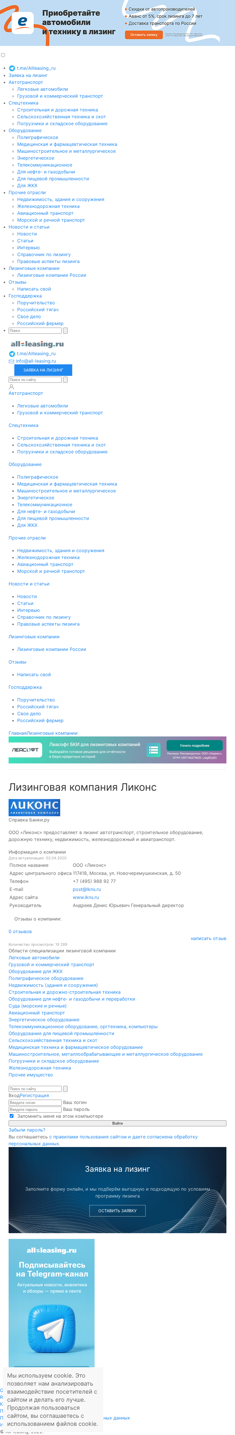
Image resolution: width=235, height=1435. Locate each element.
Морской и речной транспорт (51, 220)
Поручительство (36, 302)
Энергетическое (35, 158)
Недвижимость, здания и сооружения (60, 199)
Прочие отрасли (27, 192)
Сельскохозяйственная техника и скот (61, 116)
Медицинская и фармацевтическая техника (67, 144)
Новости (27, 234)
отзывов (20, 931)
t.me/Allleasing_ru (35, 68)
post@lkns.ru (87, 889)
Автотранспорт (26, 82)
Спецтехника (23, 103)
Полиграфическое (37, 137)
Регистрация (34, 1095)
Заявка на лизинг (28, 75)
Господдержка (25, 296)
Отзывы (17, 282)
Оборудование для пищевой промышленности (61, 1033)
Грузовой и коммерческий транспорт (60, 96)
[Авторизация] (11, 387)
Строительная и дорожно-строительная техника (65, 992)
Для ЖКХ (27, 185)
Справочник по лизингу (44, 254)
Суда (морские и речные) (38, 1006)
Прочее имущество (31, 1075)
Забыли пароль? (27, 1130)
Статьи (25, 240)
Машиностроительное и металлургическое (66, 151)
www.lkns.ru (86, 897)
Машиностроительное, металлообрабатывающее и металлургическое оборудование (106, 1054)
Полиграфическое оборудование (46, 978)
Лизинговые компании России (51, 275)
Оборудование (25, 130)
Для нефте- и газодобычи (46, 172)
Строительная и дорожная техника (57, 110)
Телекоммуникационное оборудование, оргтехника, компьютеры (83, 1026)
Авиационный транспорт (45, 213)
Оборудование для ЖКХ (35, 971)
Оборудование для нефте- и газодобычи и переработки (72, 999)
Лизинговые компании (34, 268)
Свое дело (29, 316)
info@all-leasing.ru (35, 361)
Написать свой (34, 289)
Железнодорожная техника (48, 206)
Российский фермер (40, 323)
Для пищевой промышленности (53, 178)
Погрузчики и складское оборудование (62, 123)
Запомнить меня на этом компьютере (59, 1116)
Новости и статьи (29, 227)
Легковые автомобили (42, 89)
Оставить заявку (117, 1210)
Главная (18, 733)
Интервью (28, 247)
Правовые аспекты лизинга (48, 261)
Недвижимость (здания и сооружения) (53, 985)
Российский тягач (37, 309)
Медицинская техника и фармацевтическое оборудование (76, 1047)
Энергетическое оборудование (44, 1019)
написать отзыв (208, 938)
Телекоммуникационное (44, 165)
